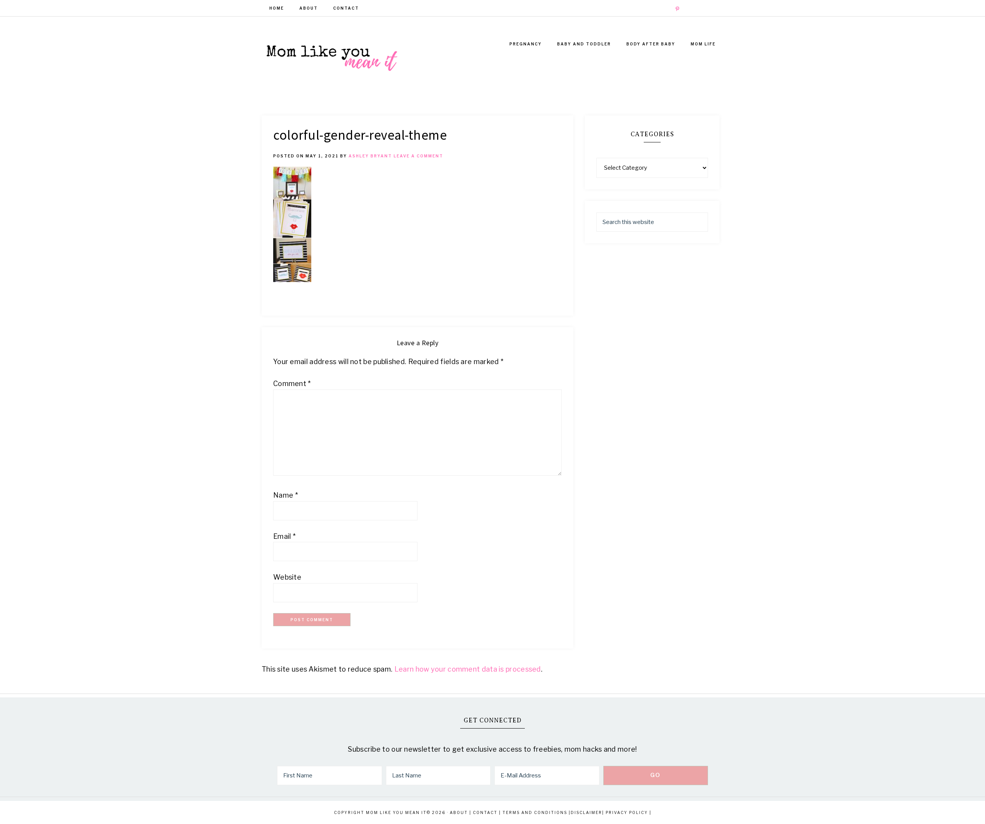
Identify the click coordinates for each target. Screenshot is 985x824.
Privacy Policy (627, 812)
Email (284, 536)
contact (485, 812)
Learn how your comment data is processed (467, 669)
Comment (292, 383)
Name (285, 495)
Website (287, 577)
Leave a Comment (418, 156)
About (459, 812)
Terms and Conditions (535, 812)
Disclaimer (586, 812)
